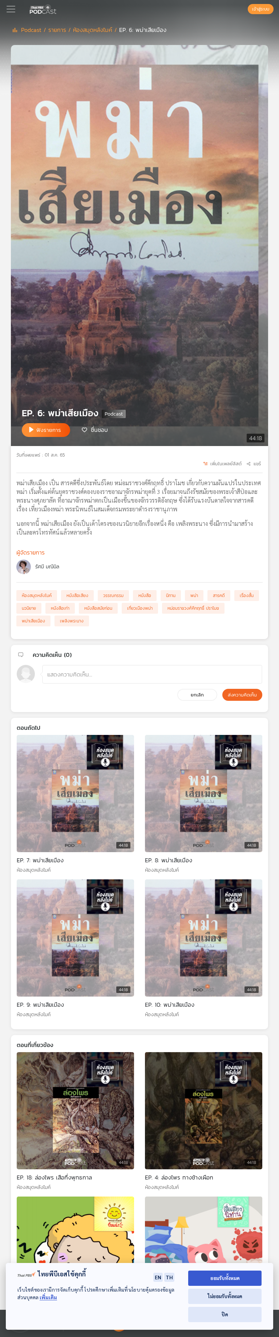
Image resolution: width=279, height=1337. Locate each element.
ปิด (225, 1314)
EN (158, 1277)
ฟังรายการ (48, 430)
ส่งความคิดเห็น (242, 694)
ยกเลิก (197, 694)
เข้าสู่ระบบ (260, 9)
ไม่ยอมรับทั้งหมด (225, 1296)
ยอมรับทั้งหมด (225, 1278)
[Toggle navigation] (10, 9)
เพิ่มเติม (48, 1297)
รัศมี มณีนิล (47, 567)
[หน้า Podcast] (58, 8)
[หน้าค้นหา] (244, 9)
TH (169, 1277)
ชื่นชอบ (99, 429)
